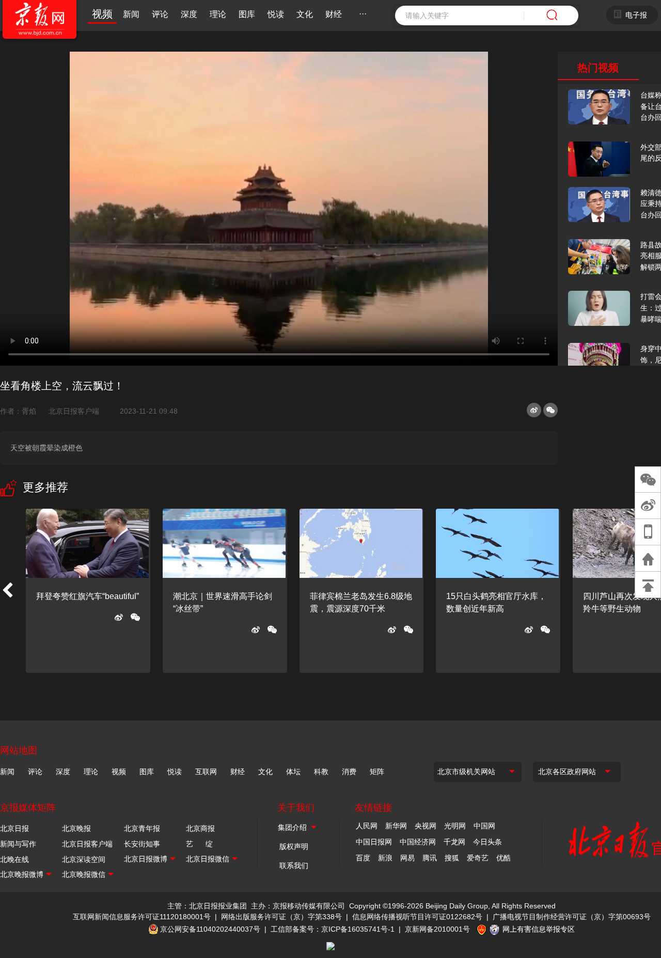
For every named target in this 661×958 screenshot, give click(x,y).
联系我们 (293, 865)
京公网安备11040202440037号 (210, 929)
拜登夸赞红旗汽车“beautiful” (87, 596)
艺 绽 (199, 844)
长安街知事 (142, 844)
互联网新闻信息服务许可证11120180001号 (142, 917)
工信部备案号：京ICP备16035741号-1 (333, 929)
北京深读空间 (83, 859)
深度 (189, 14)
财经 (333, 14)
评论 (160, 14)
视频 (102, 14)
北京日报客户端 (74, 411)
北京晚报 (76, 828)
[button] (7, 590)
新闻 (131, 14)
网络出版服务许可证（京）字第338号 (281, 917)
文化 (304, 14)
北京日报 (14, 828)
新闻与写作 (18, 844)
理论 (218, 14)
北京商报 (200, 828)
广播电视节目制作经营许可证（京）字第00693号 (572, 917)
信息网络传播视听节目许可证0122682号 (417, 917)
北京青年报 (142, 828)
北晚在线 (14, 859)
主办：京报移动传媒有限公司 (298, 906)
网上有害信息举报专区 (538, 929)
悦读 (275, 14)
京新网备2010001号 (437, 929)
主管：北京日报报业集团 (207, 906)
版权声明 (293, 846)
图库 (247, 14)
